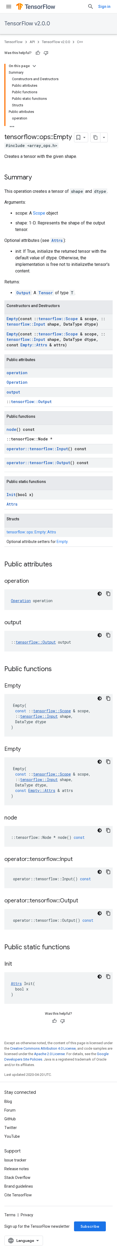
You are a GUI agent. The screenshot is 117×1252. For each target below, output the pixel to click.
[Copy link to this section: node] (22, 818)
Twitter (10, 1127)
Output (23, 292)
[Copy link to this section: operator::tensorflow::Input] (78, 859)
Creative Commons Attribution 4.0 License (43, 1048)
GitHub (10, 1119)
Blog (8, 1101)
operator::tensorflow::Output (38, 462)
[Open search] (90, 6)
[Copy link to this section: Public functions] (57, 669)
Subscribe (90, 1226)
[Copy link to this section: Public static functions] (75, 947)
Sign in (104, 6)
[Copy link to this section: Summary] (37, 178)
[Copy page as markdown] (95, 137)
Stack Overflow (17, 1177)
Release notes (16, 1169)
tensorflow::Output (31, 401)
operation (17, 372)
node (11, 429)
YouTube (12, 1136)
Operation (17, 382)
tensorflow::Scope (58, 318)
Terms (10, 1215)
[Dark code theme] (99, 593)
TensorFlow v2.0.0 (27, 23)
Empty (12, 318)
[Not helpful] (46, 53)
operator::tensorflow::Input (37, 448)
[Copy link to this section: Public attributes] (57, 565)
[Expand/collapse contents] (34, 66)
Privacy (27, 1215)
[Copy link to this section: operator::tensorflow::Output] (83, 901)
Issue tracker (15, 1160)
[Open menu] (8, 6)
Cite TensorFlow (18, 1195)
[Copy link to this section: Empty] (26, 686)
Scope (39, 213)
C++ (80, 42)
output (13, 392)
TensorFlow (13, 42)
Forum (10, 1110)
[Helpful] (38, 53)
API (32, 42)
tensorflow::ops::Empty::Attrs (31, 532)
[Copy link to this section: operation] (34, 581)
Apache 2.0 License (49, 1054)
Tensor (45, 292)
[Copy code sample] (108, 593)
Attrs (57, 240)
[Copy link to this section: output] (26, 623)
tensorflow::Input (26, 324)
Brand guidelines (18, 1186)
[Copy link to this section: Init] (17, 964)
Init (11, 494)
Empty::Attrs (33, 344)
